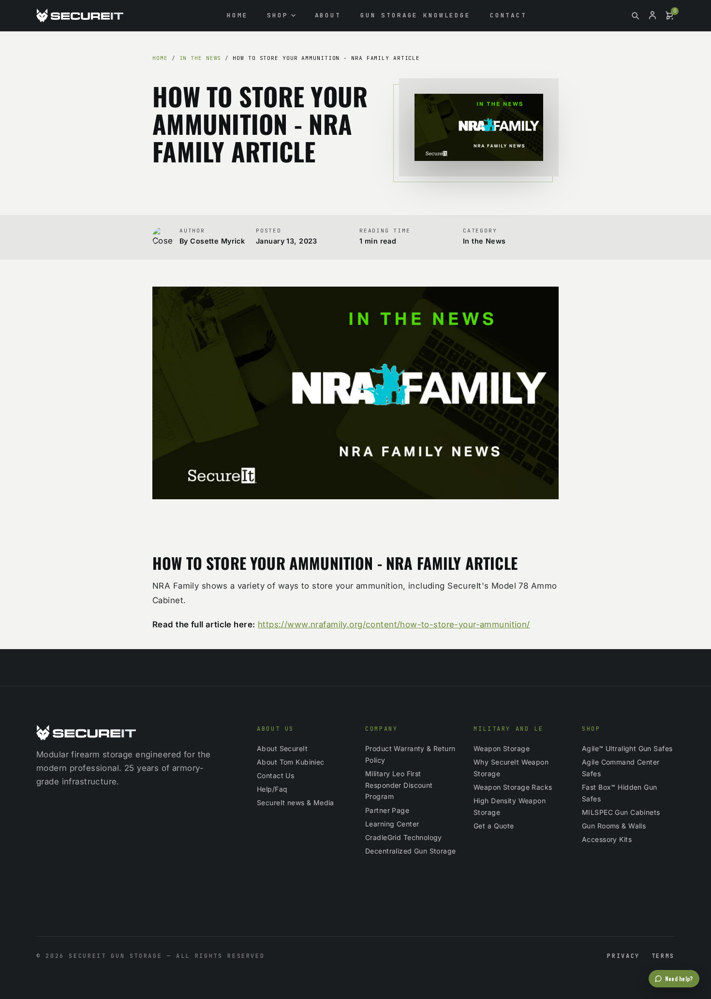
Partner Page (387, 810)
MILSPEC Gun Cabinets (621, 812)
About (328, 15)
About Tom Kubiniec (291, 762)
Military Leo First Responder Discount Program (399, 785)
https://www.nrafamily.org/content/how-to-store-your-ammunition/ (394, 624)
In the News (200, 58)
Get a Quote (494, 826)
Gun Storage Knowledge (415, 15)
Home (237, 15)
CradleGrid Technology (403, 837)
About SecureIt (282, 748)
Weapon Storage (502, 748)
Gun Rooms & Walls (614, 826)
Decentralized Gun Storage (410, 851)
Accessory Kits (607, 839)
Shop (277, 15)
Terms (663, 956)
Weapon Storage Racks (513, 787)
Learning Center (392, 824)
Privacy (623, 956)
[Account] (652, 15)
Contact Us (275, 775)
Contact (508, 15)
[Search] (635, 15)
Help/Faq (272, 789)
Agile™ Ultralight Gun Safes (627, 748)
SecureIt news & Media (295, 802)
